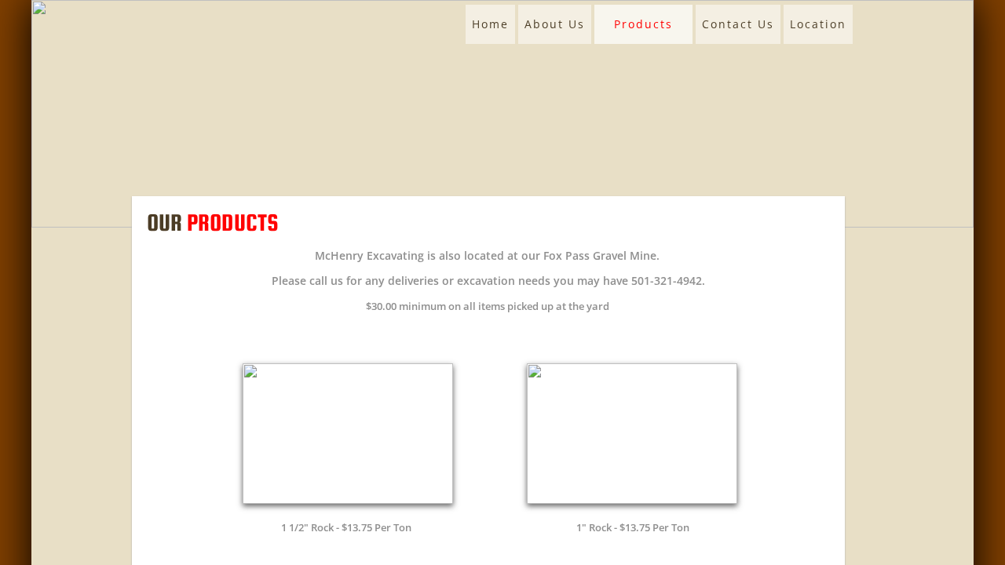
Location (818, 23)
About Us (554, 23)
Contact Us (738, 23)
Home (490, 23)
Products (643, 23)
